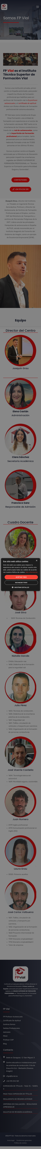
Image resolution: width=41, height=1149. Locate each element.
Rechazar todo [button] (21, 582)
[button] (20, 587)
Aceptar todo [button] (21, 577)
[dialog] (20, 574)
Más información (32, 572)
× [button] (36, 560)
